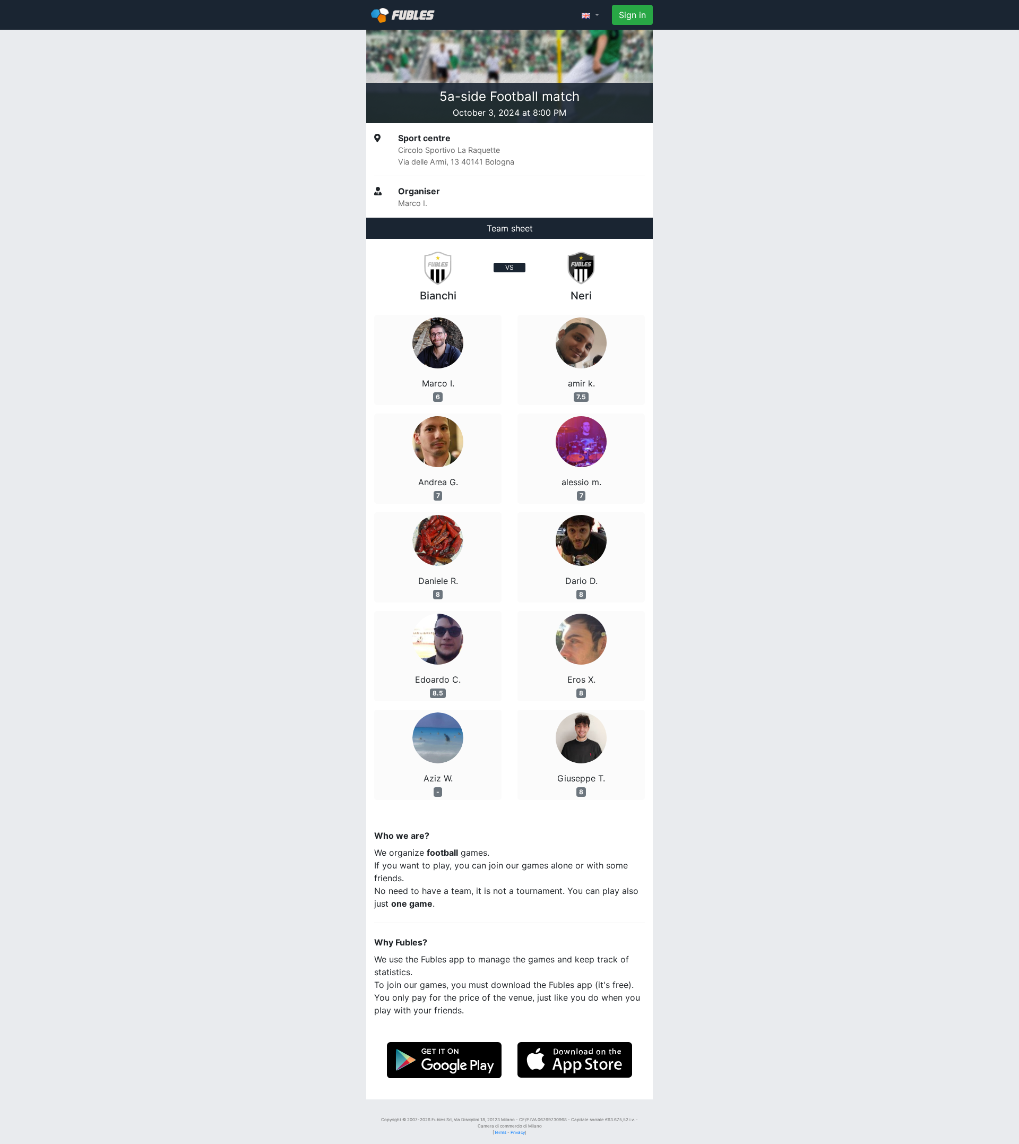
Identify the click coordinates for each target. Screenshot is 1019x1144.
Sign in (632, 15)
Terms (500, 1132)
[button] (590, 14)
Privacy (518, 1132)
